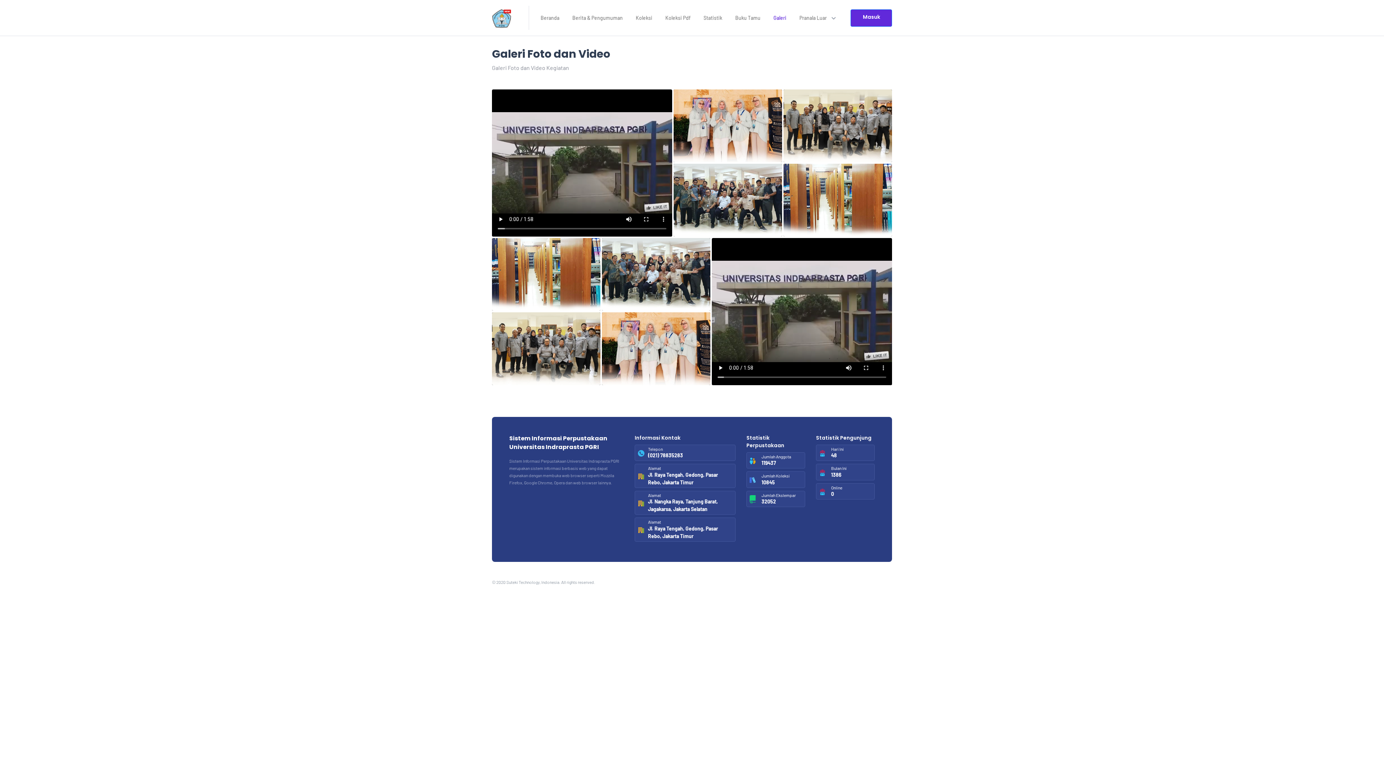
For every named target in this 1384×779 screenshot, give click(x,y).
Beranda (550, 18)
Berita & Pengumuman (597, 18)
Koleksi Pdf (678, 18)
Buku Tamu (747, 18)
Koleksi (644, 18)
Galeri (779, 18)
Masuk (871, 17)
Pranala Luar (813, 18)
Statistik (713, 18)
